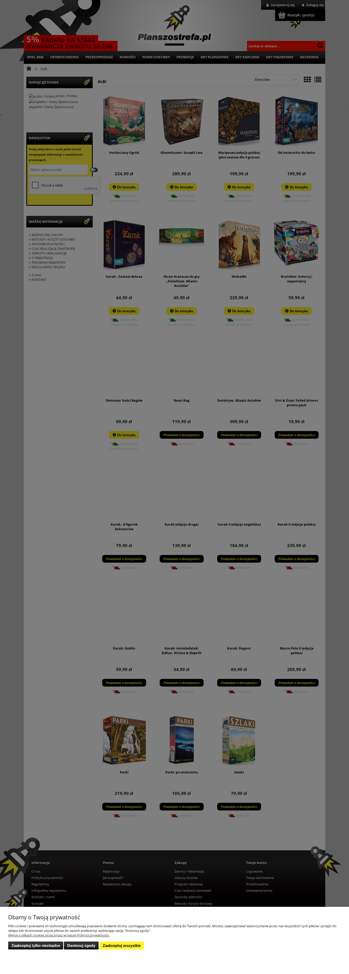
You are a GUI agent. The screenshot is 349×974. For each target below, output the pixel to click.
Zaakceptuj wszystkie (122, 945)
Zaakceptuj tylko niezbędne (35, 945)
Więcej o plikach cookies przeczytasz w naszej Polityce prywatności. (58, 935)
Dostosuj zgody (81, 945)
